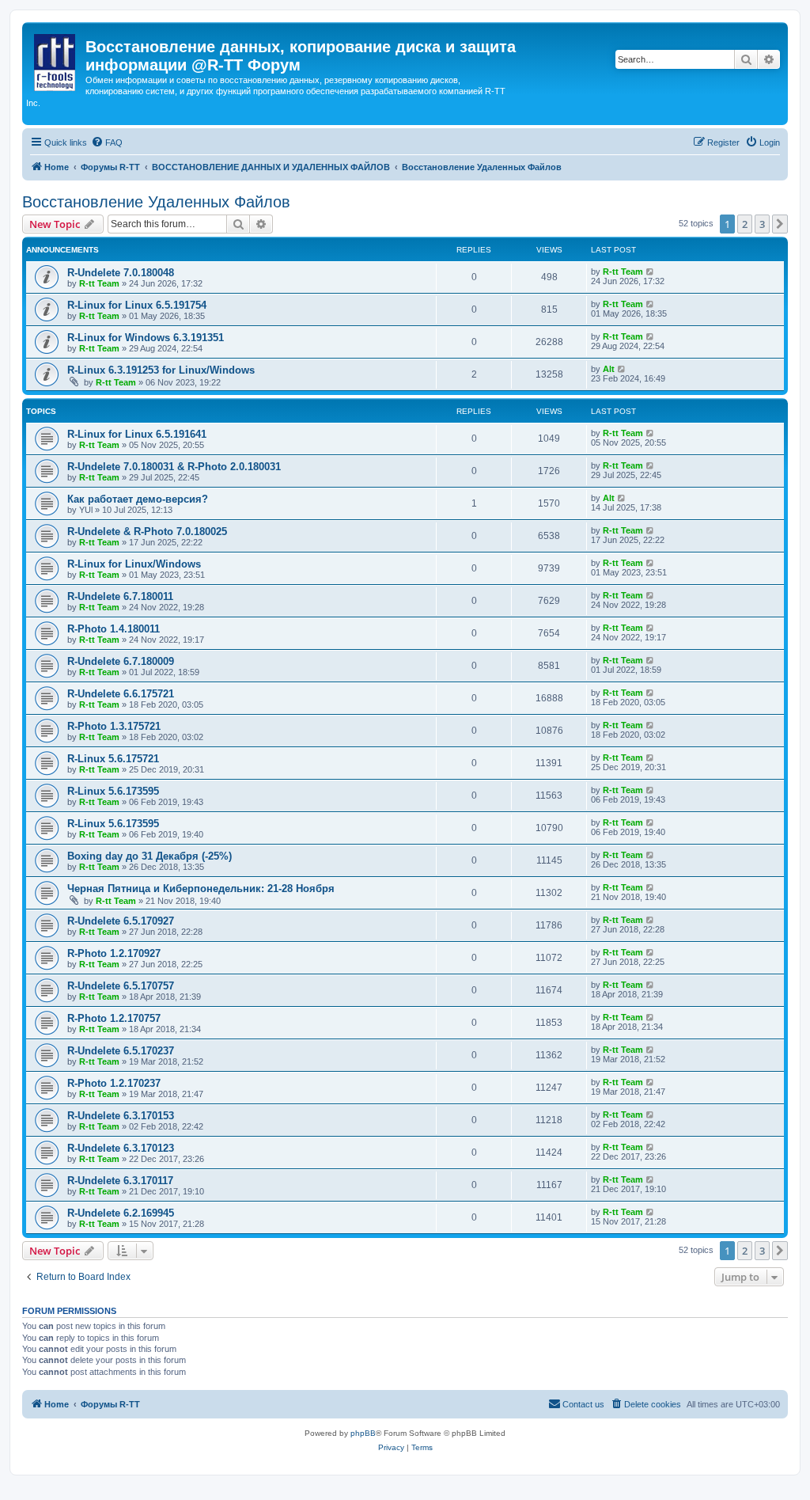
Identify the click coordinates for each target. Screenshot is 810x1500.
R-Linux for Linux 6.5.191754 (136, 305)
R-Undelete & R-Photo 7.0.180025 (147, 531)
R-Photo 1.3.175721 (114, 726)
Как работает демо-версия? (137, 499)
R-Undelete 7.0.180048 (120, 273)
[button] (780, 224)
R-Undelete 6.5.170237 (120, 1051)
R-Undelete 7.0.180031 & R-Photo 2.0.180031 (174, 467)
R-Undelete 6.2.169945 (120, 1213)
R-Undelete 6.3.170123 (120, 1148)
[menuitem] (107, 142)
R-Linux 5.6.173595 (113, 791)
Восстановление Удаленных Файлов (156, 202)
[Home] (55, 59)
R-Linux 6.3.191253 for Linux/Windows (161, 370)
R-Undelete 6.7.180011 (120, 596)
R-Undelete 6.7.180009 (120, 661)
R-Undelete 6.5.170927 (120, 921)
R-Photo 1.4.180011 (113, 629)
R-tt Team (99, 283)
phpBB (363, 1433)
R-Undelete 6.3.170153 (120, 1116)
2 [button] (745, 224)
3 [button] (762, 224)
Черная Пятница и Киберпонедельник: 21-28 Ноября (201, 888)
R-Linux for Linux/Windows (134, 564)
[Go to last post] (650, 271)
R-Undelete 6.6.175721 (120, 694)
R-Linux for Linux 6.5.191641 (136, 434)
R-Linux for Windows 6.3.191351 (145, 338)
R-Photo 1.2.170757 (114, 1018)
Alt (609, 369)
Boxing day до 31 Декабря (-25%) (149, 856)
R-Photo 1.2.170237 (114, 1083)
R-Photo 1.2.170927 (114, 953)
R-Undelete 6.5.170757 (120, 986)
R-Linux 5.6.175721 (113, 759)
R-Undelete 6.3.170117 (120, 1181)
